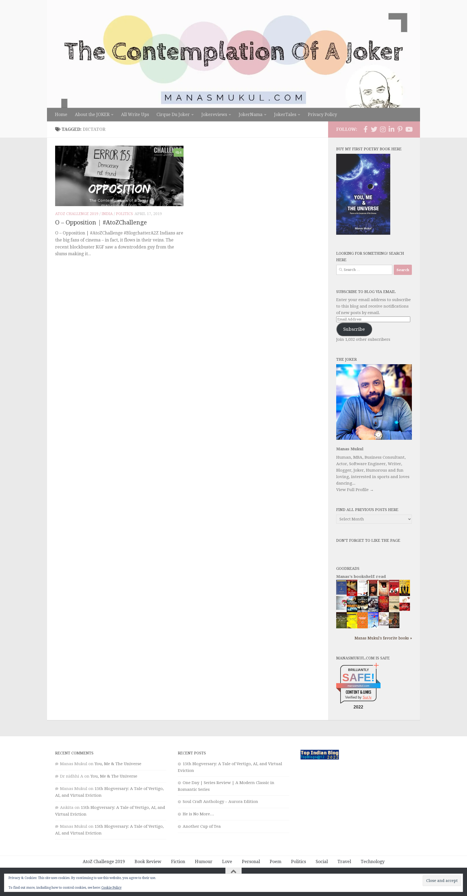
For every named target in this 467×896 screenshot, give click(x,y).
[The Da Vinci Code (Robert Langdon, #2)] (352, 594)
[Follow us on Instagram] (382, 129)
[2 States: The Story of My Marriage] (394, 595)
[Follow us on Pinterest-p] (400, 129)
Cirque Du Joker (173, 114)
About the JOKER (92, 114)
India (107, 214)
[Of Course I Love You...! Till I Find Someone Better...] (383, 624)
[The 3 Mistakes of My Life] (404, 594)
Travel (344, 861)
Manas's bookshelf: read (361, 576)
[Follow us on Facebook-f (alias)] (365, 129)
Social (322, 861)
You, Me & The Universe (118, 763)
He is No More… (198, 814)
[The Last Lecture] (341, 593)
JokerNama (250, 114)
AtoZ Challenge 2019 (76, 214)
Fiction (178, 861)
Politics (124, 214)
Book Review (148, 861)
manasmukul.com (358, 685)
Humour (203, 861)
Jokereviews (214, 114)
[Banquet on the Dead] (373, 610)
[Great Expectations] (373, 594)
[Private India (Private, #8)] (352, 610)
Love (227, 861)
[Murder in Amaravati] (383, 611)
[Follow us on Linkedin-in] (391, 129)
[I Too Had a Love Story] (341, 608)
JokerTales (285, 114)
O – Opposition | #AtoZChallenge (101, 222)
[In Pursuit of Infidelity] (404, 609)
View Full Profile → (355, 489)
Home (61, 114)
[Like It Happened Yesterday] (373, 627)
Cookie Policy (111, 888)
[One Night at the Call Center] (362, 627)
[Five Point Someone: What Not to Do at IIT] (362, 594)
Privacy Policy (322, 114)
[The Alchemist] (394, 610)
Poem (275, 861)
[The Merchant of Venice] (341, 628)
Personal (251, 861)
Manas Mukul (349, 449)
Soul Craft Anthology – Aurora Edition (220, 801)
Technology (373, 861)
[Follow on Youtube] (408, 129)
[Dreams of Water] (383, 594)
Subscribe (354, 329)
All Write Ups (135, 114)
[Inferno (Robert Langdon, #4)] (394, 626)
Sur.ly (367, 697)
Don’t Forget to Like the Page (368, 540)
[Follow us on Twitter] (374, 129)
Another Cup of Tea (202, 826)
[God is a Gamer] (362, 611)
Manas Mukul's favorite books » (383, 638)
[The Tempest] (352, 627)
